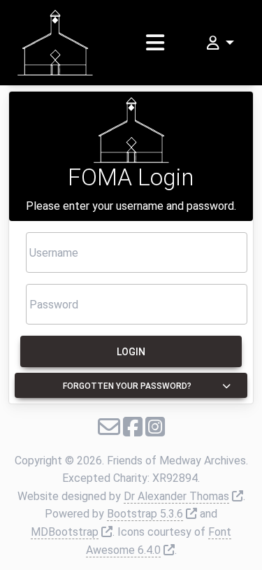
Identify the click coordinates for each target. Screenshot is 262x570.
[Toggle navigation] (155, 42)
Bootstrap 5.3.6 (145, 513)
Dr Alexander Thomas (176, 496)
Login (131, 351)
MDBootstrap (65, 532)
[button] (219, 43)
